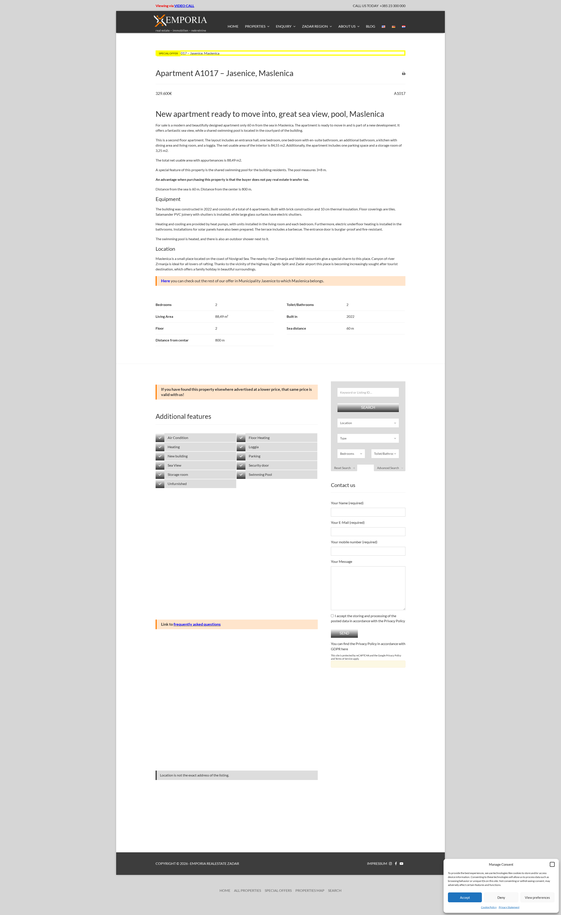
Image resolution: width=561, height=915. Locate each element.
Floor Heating (259, 437)
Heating (174, 447)
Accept (465, 897)
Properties (255, 26)
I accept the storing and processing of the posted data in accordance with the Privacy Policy (368, 618)
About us (347, 26)
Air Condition (178, 437)
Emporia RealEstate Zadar (214, 863)
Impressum (377, 863)
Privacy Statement (509, 907)
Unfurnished (177, 483)
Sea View (174, 465)
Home (233, 26)
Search (334, 890)
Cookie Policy (489, 907)
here (344, 649)
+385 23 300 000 (392, 6)
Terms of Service (344, 658)
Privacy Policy (393, 655)
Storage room (178, 474)
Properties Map (309, 890)
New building (178, 456)
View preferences (537, 897)
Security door (259, 465)
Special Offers (278, 890)
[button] (552, 864)
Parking (254, 456)
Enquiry (284, 26)
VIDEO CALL (184, 6)
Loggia (254, 447)
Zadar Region (315, 26)
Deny (501, 897)
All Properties (247, 890)
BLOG (370, 26)
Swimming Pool (260, 474)
